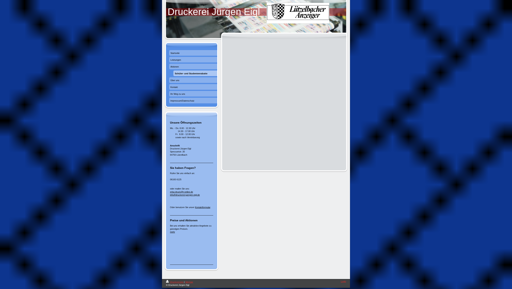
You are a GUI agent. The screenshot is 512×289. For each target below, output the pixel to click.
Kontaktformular (202, 207)
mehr (172, 232)
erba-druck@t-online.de (181, 192)
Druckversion (177, 282)
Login (343, 281)
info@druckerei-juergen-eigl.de (185, 195)
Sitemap (189, 282)
